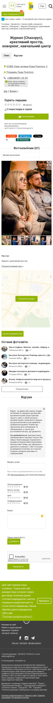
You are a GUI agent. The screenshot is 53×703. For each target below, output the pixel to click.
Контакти (23, 643)
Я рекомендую (27, 116)
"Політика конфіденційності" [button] (17, 616)
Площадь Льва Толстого (20, 72)
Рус (42, 6)
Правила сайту (31, 696)
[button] (49, 163)
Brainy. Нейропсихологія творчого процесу (30, 379)
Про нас (15, 643)
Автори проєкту (34, 643)
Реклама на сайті (8, 625)
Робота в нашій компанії (11, 628)
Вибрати (15, 541)
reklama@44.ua (7, 656)
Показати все (22, 389)
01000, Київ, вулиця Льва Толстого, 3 (27, 66)
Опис (6, 55)
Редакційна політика (20, 698)
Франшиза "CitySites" (10, 630)
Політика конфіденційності (12, 696)
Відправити (18, 566)
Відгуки (18, 55)
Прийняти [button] (44, 601)
